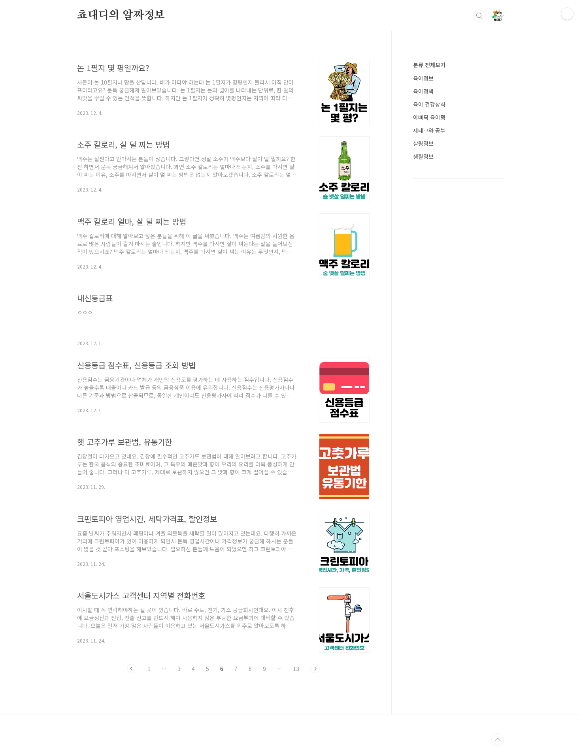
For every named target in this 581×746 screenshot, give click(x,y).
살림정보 (423, 143)
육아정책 (423, 91)
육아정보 (423, 78)
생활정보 (423, 156)
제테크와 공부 (429, 130)
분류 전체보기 (429, 65)
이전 (131, 668)
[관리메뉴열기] (567, 14)
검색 (479, 16)
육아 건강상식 (429, 104)
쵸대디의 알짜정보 (121, 15)
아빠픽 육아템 (429, 117)
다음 (315, 668)
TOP (497, 739)
